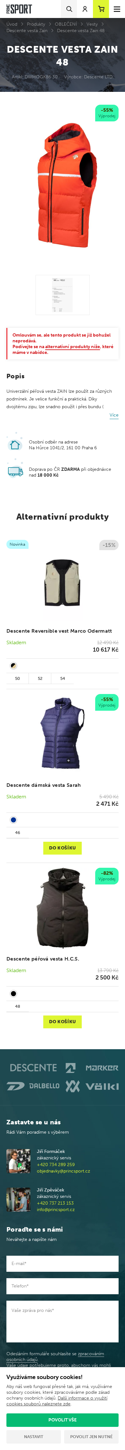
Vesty (92, 24)
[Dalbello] (32, 1086)
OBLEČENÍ (66, 24)
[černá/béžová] (13, 666)
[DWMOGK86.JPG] (63, 295)
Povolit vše (62, 1420)
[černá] (13, 993)
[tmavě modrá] (13, 820)
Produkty (36, 24)
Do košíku (62, 848)
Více (114, 415)
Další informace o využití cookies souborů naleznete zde (56, 1401)
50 (17, 678)
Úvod (11, 24)
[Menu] (117, 9)
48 (17, 1006)
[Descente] (32, 1068)
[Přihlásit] (85, 9)
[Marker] (92, 1068)
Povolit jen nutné (91, 1436)
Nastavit (33, 1436)
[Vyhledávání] (69, 9)
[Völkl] (92, 1086)
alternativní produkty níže (72, 346)
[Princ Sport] (19, 9)
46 (17, 832)
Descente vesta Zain (26, 30)
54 (62, 678)
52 (40, 678)
